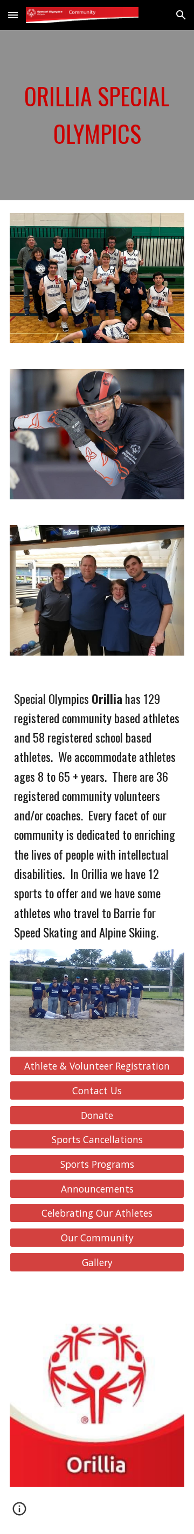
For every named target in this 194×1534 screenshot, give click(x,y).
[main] (97, 115)
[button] (13, 15)
